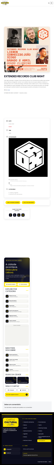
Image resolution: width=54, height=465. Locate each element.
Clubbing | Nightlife (14, 192)
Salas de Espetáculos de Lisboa (44, 437)
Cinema (40, 431)
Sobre (26, 445)
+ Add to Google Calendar (13, 202)
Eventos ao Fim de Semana (16, 194)
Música (25, 425)
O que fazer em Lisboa (30, 418)
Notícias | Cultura (27, 440)
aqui (9, 90)
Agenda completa (11, 284)
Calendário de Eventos (28, 422)
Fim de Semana (42, 422)
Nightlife (25, 434)
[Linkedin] (18, 215)
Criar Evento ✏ (41, 440)
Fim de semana (24, 284)
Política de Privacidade (28, 449)
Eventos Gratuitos (27, 431)
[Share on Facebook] (10, 215)
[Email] (23, 215)
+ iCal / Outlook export (28, 202)
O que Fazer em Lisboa (42, 461)
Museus (25, 436)
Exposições (41, 434)
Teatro (40, 425)
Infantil (25, 428)
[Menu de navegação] (51, 3)
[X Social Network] (14, 215)
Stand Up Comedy (42, 428)
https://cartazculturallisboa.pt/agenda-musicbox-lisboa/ (22, 185)
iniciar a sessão (12, 407)
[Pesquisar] (48, 3)
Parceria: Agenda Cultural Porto (30, 455)
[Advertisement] (27, 15)
